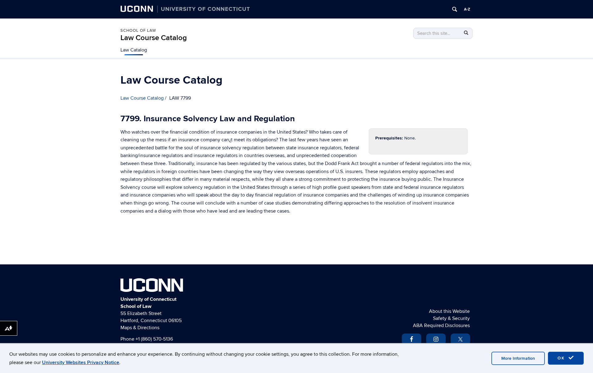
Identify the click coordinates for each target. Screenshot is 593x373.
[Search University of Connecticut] (455, 9)
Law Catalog (133, 50)
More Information (518, 358)
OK (562, 358)
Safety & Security (451, 318)
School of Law (138, 30)
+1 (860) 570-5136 (154, 339)
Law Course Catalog (153, 37)
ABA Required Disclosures (441, 325)
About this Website (449, 311)
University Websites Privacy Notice (80, 362)
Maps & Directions (139, 328)
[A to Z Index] (467, 9)
